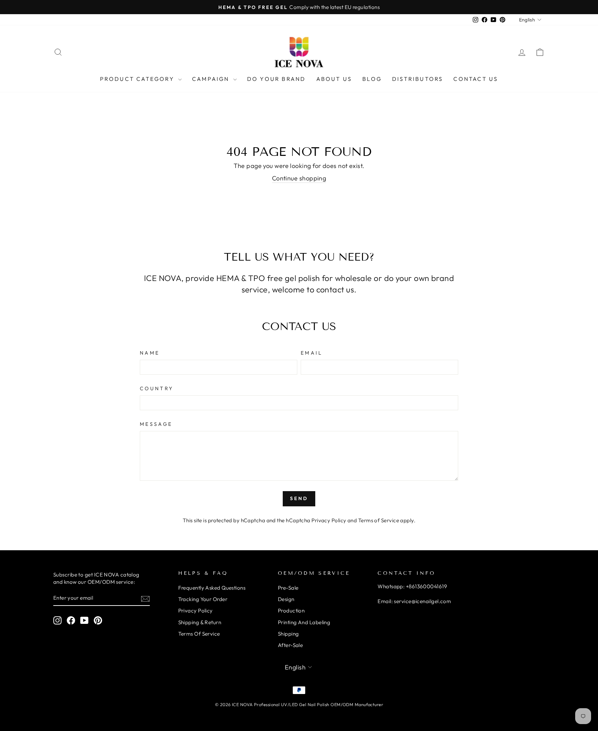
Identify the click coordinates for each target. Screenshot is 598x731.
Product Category (138, 78)
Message (156, 424)
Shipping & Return (199, 622)
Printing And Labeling (304, 622)
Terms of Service (378, 520)
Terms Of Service (199, 633)
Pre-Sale (288, 587)
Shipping (288, 633)
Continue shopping (299, 178)
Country (156, 388)
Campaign (212, 78)
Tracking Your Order (203, 599)
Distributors (417, 78)
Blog (372, 78)
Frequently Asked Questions (212, 587)
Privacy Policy (328, 520)
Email (312, 353)
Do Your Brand (276, 78)
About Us (334, 78)
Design (286, 599)
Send (299, 498)
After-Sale (290, 645)
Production (291, 610)
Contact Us (475, 78)
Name (150, 353)
